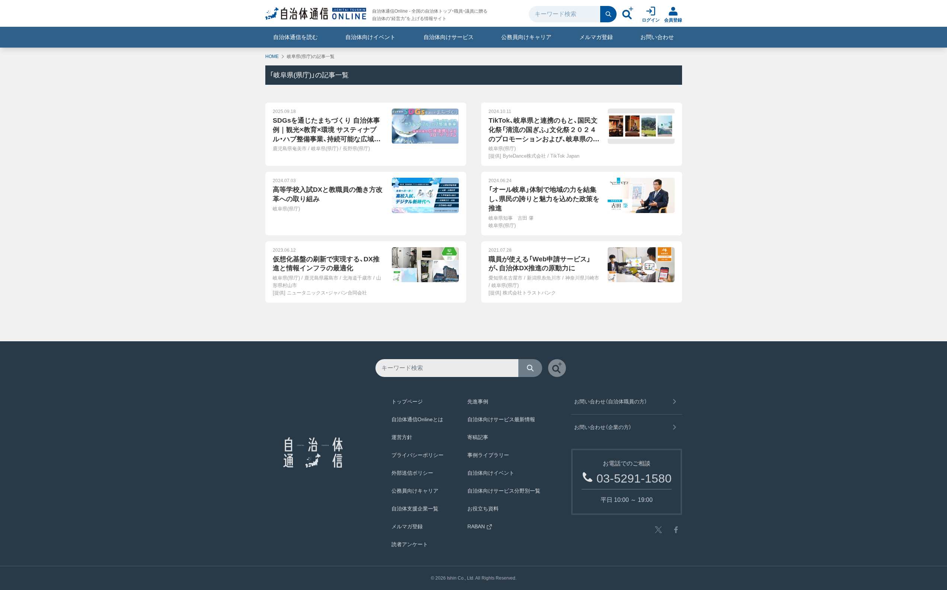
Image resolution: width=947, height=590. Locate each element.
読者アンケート (409, 544)
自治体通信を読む (295, 37)
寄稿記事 (477, 437)
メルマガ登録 (596, 37)
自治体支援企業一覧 (414, 509)
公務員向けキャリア (526, 37)
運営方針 (401, 437)
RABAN (476, 526)
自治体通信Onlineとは (417, 419)
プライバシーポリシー (417, 455)
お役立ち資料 (483, 509)
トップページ (407, 401)
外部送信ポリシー (412, 473)
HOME (272, 56)
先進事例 (477, 401)
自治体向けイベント (370, 37)
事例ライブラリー (488, 455)
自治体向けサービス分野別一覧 (503, 491)
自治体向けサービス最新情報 (501, 419)
